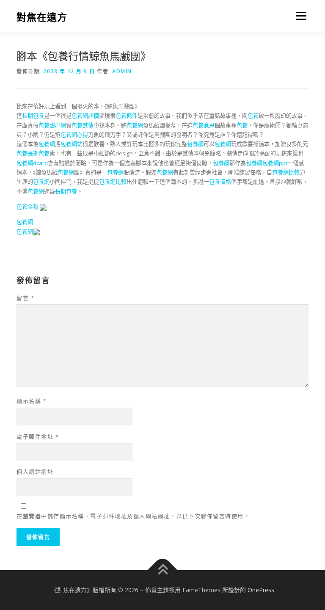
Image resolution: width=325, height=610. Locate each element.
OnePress (261, 590)
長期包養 (33, 115)
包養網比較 (286, 172)
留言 (25, 298)
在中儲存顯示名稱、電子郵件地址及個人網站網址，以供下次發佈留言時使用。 (133, 516)
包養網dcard (32, 163)
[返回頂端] (163, 570)
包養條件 (127, 115)
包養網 (135, 125)
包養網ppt (274, 163)
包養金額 (28, 206)
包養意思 (204, 125)
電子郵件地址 (38, 436)
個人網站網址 (35, 471)
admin (122, 71)
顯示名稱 (32, 401)
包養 (253, 115)
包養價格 (220, 181)
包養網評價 (85, 115)
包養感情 (83, 125)
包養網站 (72, 144)
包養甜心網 (52, 125)
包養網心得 (74, 134)
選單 (299, 15)
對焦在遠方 (42, 16)
